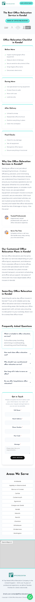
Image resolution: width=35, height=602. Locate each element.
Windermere (17, 529)
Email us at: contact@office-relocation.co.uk (17, 594)
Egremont (17, 501)
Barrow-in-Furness (17, 489)
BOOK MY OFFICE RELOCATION (17, 20)
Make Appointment (26, 3)
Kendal (17, 509)
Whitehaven (17, 525)
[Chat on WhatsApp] (30, 597)
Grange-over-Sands (17, 505)
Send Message (18, 457)
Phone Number (17, 427)
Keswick (17, 513)
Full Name (17, 410)
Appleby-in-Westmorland (17, 485)
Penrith (17, 517)
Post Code (17, 436)
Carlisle (17, 493)
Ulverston (17, 521)
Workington (17, 533)
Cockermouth (17, 497)
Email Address (17, 419)
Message (17, 444)
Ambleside (17, 481)
